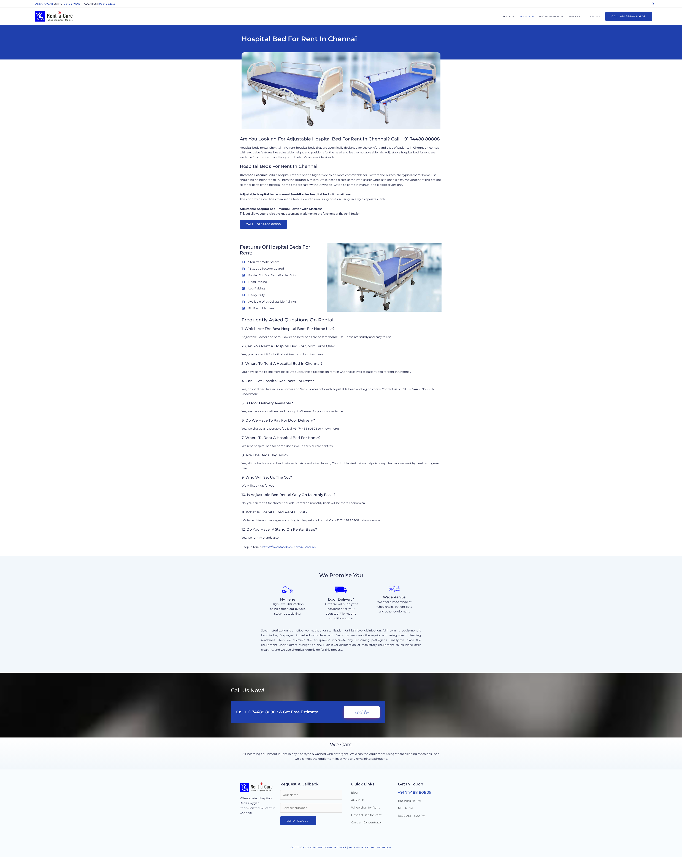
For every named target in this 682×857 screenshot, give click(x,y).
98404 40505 (72, 3)
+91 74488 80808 (415, 792)
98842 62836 (107, 3)
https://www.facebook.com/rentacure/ (289, 547)
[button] (653, 3)
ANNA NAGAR (44, 3)
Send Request (298, 820)
